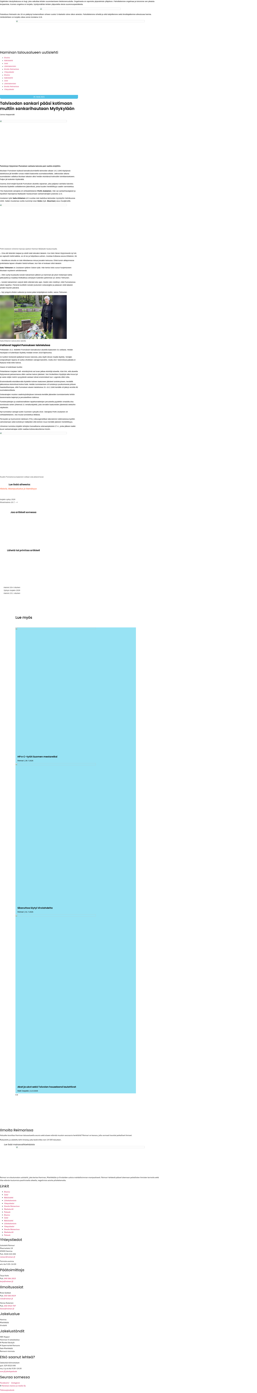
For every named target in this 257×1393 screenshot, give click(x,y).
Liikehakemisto (10, 66)
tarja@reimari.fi (6, 1281)
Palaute (7, 1212)
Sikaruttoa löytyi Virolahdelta (35, 908)
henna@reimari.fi (7, 1308)
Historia (3, 488)
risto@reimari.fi (6, 1298)
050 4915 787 (10, 1306)
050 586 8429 (10, 1296)
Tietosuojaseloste (7, 1390)
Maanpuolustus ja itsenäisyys (22, 488)
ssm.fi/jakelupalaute (8, 1371)
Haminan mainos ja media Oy (14, 1386)
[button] (15, 520)
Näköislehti (8, 61)
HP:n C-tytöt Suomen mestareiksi (37, 756)
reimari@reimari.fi (7, 1257)
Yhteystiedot (9, 72)
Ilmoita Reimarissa (11, 69)
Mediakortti (8, 1209)
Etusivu (7, 58)
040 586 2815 (10, 1278)
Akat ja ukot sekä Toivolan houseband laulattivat (46, 1086)
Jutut (6, 63)
